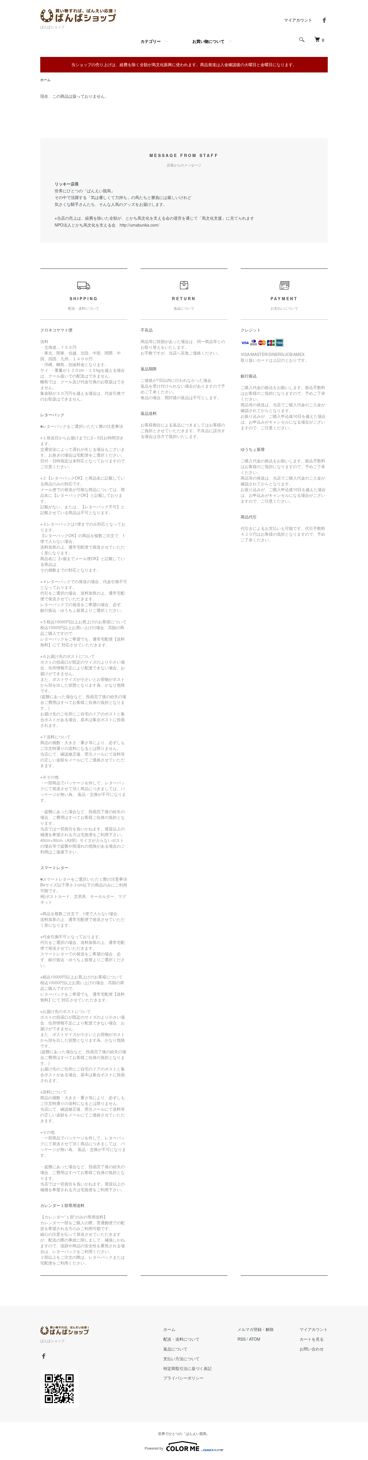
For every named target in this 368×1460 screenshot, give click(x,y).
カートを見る (312, 1339)
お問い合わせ (312, 1349)
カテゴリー (151, 41)
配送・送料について (181, 1339)
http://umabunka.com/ (139, 225)
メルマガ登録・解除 (255, 1329)
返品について (175, 1349)
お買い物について (208, 41)
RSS (241, 1339)
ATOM (254, 1339)
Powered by (154, 1448)
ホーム (45, 79)
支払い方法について (181, 1358)
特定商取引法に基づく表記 (187, 1368)
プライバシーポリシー (183, 1378)
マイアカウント (298, 20)
